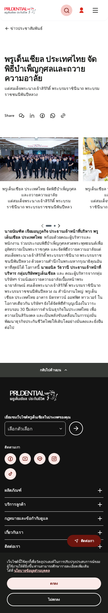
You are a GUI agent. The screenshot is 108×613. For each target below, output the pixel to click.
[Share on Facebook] (42, 115)
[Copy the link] (63, 115)
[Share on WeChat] (21, 115)
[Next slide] (59, 226)
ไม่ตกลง (54, 599)
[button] (82, 10)
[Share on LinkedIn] (32, 115)
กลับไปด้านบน (50, 369)
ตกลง (54, 583)
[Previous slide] (42, 226)
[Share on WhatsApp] (53, 115)
